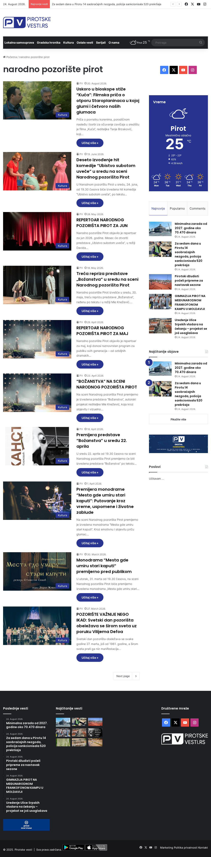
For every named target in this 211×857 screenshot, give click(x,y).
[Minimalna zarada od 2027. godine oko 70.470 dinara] (160, 229)
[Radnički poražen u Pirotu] (63, 742)
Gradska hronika (48, 42)
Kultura (68, 42)
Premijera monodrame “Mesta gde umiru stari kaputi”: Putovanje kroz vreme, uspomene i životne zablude (105, 500)
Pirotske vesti (23, 849)
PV (81, 83)
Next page (123, 676)
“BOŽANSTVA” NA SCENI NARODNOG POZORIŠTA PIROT (106, 384)
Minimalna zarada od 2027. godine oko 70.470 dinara (191, 228)
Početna (11, 57)
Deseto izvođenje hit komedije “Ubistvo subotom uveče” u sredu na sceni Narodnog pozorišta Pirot (105, 168)
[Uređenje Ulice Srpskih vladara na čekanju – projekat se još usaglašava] (160, 325)
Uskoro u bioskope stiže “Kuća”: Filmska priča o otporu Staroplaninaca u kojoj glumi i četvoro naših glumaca (107, 100)
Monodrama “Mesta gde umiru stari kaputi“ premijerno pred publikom (104, 565)
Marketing (167, 847)
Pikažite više (178, 419)
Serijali (101, 42)
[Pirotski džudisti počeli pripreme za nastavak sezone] (160, 282)
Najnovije (158, 208)
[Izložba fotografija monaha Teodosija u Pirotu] (95, 732)
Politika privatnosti (186, 847)
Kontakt (203, 847)
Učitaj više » (90, 143)
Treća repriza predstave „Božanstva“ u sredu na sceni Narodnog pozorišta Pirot (107, 279)
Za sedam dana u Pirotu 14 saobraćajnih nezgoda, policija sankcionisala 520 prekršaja (188, 254)
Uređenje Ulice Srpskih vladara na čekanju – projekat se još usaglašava (191, 326)
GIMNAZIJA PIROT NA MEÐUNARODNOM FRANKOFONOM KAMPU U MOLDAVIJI (190, 302)
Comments (197, 208)
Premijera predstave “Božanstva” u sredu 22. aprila (101, 440)
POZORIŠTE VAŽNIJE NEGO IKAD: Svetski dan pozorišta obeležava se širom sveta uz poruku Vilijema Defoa (106, 622)
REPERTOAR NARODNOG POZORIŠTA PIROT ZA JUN (102, 222)
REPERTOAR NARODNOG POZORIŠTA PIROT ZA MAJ (102, 330)
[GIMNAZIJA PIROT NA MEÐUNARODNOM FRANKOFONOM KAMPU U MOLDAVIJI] (160, 301)
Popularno (177, 208)
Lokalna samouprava (19, 42)
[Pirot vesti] (27, 22)
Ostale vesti (85, 42)
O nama (114, 42)
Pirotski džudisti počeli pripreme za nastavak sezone (189, 280)
